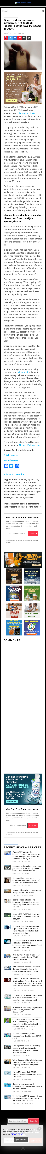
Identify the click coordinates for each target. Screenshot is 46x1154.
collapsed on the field (27, 113)
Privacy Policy (17, 1134)
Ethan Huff (20, 33)
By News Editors (27, 909)
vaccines (29, 498)
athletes (22, 479)
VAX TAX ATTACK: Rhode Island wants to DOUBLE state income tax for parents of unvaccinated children (27, 997)
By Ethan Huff (26, 861)
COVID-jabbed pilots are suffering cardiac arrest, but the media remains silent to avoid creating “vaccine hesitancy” (26, 1049)
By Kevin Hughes (27, 1015)
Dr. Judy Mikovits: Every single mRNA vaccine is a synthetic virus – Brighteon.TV (27, 1009)
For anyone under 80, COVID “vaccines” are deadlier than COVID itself (27, 1036)
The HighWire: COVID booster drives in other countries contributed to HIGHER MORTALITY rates (27, 1098)
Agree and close (21, 1140)
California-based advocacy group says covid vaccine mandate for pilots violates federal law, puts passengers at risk (26, 929)
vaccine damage (19, 494)
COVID (23, 485)
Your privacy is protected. (14, 540)
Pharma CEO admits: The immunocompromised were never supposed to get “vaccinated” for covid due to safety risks (26, 855)
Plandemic (30, 491)
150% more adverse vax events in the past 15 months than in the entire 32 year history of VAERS (26, 969)
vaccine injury (17, 498)
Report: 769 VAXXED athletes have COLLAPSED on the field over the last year (27, 916)
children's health (12, 485)
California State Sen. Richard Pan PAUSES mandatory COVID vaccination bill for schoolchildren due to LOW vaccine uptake (27, 1023)
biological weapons (12, 482)
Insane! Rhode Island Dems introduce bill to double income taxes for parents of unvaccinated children (26, 903)
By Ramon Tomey (27, 895)
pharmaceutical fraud (14, 491)
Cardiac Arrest (29, 482)
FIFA (29, 485)
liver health (35, 488)
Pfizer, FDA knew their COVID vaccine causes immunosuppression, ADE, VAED (27, 1074)
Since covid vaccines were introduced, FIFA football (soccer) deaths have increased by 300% (26, 880)
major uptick (22, 372)
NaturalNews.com (12, 460)
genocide (36, 485)
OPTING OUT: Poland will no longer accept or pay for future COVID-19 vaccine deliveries (27, 957)
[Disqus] (23, 675)
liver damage (22, 488)
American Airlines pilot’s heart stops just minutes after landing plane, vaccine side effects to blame (27, 868)
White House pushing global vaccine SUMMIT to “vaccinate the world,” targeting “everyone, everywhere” (27, 1062)
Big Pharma (32, 479)
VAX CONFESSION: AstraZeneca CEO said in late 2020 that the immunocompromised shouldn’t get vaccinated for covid (27, 944)
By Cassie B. (25, 873)
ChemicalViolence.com (29, 445)
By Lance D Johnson (28, 991)
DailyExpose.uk (11, 455)
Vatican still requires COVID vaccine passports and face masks (27, 891)
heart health (9, 488)
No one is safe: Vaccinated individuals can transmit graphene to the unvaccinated (27, 1086)
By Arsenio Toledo (27, 962)
